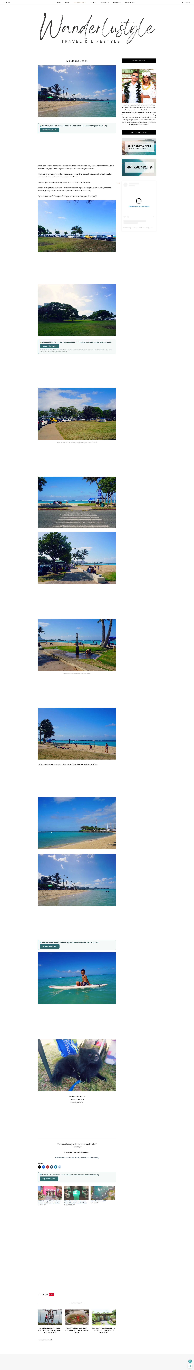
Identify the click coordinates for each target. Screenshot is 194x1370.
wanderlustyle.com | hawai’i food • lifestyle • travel (139, 228)
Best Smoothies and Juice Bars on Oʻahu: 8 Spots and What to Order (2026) (103, 1330)
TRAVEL (92, 2)
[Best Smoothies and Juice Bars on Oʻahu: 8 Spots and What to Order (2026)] (104, 1317)
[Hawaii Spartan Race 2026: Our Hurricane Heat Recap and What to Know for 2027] (50, 1317)
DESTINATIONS (79, 2)
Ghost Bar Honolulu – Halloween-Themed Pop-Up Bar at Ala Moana (75, 1202)
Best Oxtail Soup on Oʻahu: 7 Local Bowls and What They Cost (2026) (76, 1330)
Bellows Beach (59, 1158)
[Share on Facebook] (39, 1294)
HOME (59, 2)
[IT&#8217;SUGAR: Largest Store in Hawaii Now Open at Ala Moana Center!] (50, 1193)
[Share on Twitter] (43, 1294)
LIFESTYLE (104, 2)
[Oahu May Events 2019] (103, 1193)
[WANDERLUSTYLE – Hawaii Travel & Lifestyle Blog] (97, 28)
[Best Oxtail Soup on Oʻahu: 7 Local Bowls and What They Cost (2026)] (77, 1317)
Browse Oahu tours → (49, 346)
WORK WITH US (130, 2)
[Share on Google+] (46, 1294)
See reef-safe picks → (50, 946)
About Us (127, 122)
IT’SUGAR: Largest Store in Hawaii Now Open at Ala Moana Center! (49, 1202)
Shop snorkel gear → (49, 1179)
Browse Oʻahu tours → (50, 130)
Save (52, 1294)
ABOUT (67, 2)
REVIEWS (116, 2)
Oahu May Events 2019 (98, 1201)
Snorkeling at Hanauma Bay (90, 1158)
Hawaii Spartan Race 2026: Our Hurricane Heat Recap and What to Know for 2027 (49, 1330)
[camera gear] (139, 155)
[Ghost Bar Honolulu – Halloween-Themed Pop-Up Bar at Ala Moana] (76, 1193)
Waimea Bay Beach (72, 1158)
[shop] (139, 175)
